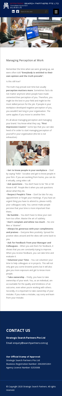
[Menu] (56, 11)
